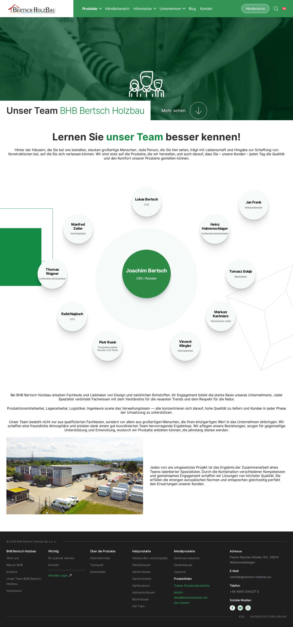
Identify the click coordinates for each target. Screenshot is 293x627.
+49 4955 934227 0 (244, 591)
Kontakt (206, 8)
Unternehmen (170, 8)
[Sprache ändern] (284, 8)
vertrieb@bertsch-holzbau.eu (250, 577)
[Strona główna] (31, 8)
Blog (192, 8)
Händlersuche (255, 8)
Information (143, 8)
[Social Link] (232, 608)
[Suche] (276, 8)
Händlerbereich (117, 8)
